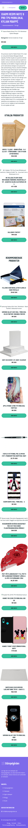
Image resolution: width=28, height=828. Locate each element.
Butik (23, 7)
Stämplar (6, 791)
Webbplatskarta (21, 825)
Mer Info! (14, 47)
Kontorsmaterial (8, 25)
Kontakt (14, 823)
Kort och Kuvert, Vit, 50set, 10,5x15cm (14, 360)
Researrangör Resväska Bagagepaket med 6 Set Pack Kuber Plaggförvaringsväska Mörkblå (14, 526)
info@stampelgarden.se (7, 2)
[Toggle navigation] (3, 7)
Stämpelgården (8, 788)
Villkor (19, 823)
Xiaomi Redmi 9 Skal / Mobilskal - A (14, 502)
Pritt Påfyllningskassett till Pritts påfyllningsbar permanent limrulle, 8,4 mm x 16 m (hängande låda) (14, 576)
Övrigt (17, 25)
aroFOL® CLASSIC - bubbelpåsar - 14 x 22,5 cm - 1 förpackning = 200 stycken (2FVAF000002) (14, 151)
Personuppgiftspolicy (8, 825)
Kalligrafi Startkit (14, 232)
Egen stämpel (8, 794)
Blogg (6, 797)
